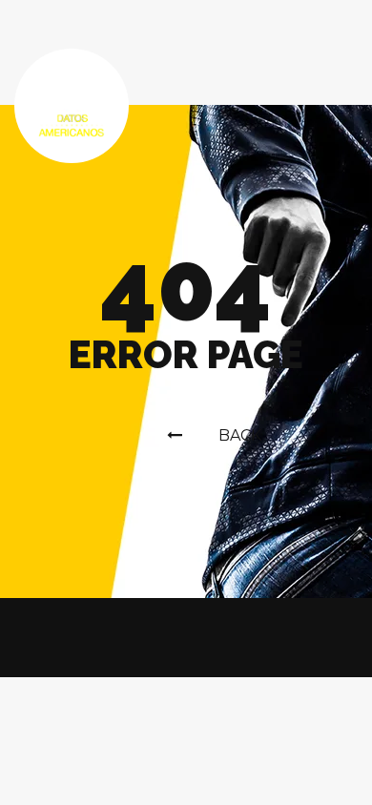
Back (239, 435)
